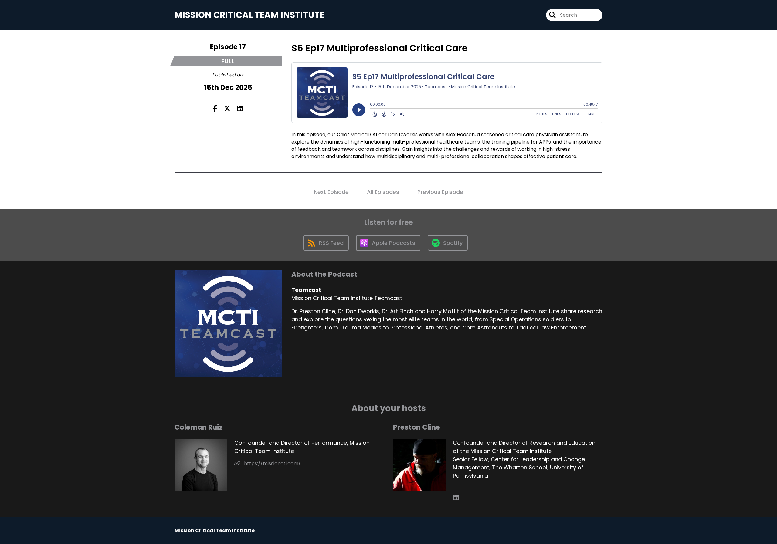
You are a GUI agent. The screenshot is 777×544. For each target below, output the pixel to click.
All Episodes (383, 192)
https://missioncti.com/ (272, 463)
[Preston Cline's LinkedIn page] (456, 497)
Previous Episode (440, 192)
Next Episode (331, 192)
